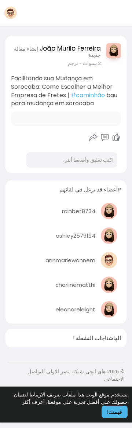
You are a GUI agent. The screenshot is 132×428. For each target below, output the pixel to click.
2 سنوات (92, 63)
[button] (11, 13)
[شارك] (93, 137)
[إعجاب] (116, 137)
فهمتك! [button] (114, 411)
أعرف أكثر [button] (33, 401)
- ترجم (75, 63)
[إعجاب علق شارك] (105, 137)
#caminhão (88, 95)
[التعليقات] (105, 137)
